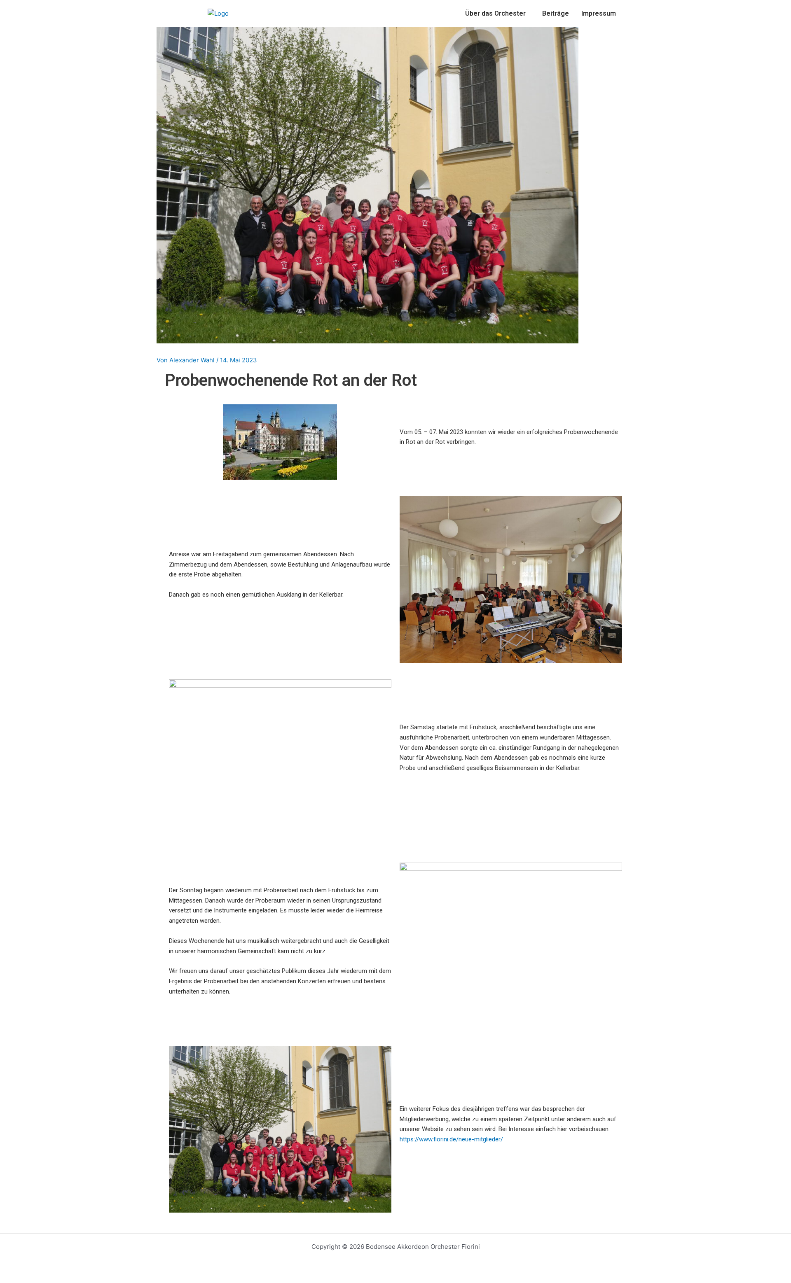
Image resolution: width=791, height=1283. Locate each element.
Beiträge (555, 13)
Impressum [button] (598, 13)
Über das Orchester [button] (495, 13)
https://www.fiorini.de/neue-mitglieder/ (451, 1139)
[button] (497, 13)
